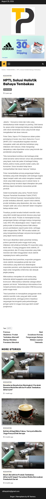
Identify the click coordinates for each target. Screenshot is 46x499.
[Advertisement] (23, 318)
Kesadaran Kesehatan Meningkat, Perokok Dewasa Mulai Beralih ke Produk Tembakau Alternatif (22, 387)
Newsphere (20, 497)
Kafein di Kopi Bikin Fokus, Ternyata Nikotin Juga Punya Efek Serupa (22, 432)
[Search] (43, 64)
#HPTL (9, 328)
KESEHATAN (7, 76)
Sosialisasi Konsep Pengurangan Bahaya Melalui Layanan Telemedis (34, 337)
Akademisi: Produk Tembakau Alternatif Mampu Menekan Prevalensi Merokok (11, 337)
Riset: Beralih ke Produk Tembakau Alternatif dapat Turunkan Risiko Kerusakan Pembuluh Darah (23, 477)
